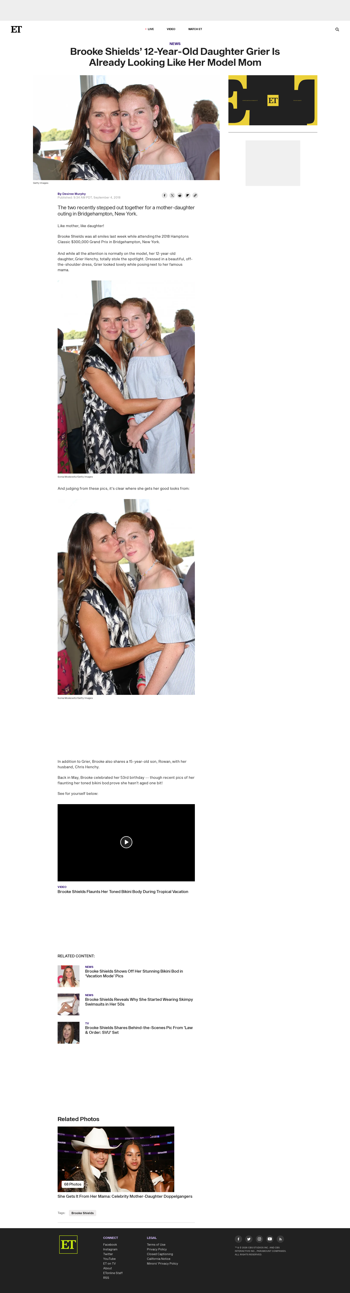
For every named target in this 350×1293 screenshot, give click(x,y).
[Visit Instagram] (259, 1239)
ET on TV (109, 1263)
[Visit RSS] (280, 1239)
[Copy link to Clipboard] (195, 196)
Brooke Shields (82, 1213)
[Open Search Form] (337, 30)
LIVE (151, 29)
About (107, 1268)
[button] (126, 842)
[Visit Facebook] (238, 1239)
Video (171, 29)
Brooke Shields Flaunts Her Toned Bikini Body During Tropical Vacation (123, 891)
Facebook (110, 1245)
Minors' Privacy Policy (162, 1263)
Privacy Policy (157, 1249)
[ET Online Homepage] (16, 29)
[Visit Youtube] (269, 1239)
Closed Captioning (160, 1254)
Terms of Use (156, 1245)
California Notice (158, 1259)
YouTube (109, 1259)
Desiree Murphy (74, 194)
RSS (106, 1278)
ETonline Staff (113, 1273)
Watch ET (195, 29)
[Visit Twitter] (248, 1239)
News (175, 44)
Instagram (110, 1249)
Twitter (108, 1254)
